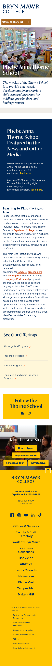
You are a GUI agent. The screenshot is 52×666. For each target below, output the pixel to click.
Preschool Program (14, 356)
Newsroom (26, 576)
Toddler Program (13, 365)
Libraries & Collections (26, 550)
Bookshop (26, 558)
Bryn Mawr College (24, 230)
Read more (36, 190)
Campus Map (26, 588)
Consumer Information (23, 630)
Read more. (25, 173)
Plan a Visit (26, 582)
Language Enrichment (17, 279)
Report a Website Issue (23, 634)
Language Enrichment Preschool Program (21, 376)
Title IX (16, 639)
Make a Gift (26, 594)
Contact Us (26, 503)
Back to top (48, 470)
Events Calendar (26, 570)
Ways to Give (38, 462)
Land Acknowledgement (24, 648)
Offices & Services (26, 526)
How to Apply (26, 448)
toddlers (22, 272)
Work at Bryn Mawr (26, 542)
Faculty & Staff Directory (26, 534)
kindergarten (15, 275)
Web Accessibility (21, 643)
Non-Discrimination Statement (21, 624)
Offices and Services (12, 22)
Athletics (26, 564)
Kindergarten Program (16, 346)
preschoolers (35, 272)
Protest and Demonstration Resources (25, 617)
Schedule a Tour (15, 462)
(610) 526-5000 (26, 500)
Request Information (26, 455)
